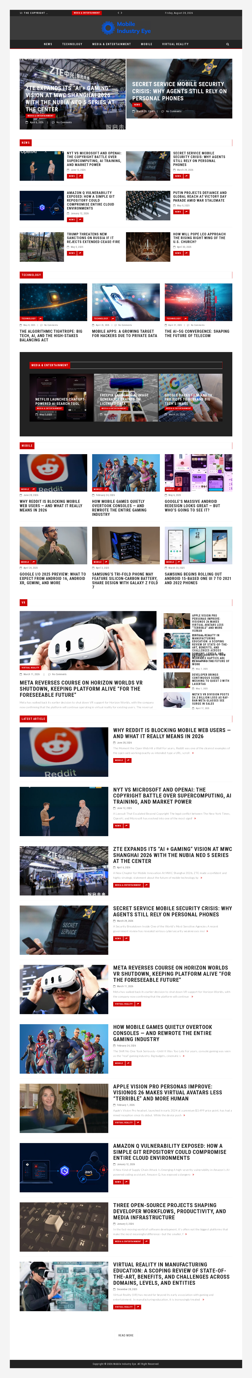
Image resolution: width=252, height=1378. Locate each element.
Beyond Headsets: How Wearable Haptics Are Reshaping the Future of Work (211, 660)
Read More (126, 1335)
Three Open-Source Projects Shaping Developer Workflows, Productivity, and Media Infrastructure (169, 1211)
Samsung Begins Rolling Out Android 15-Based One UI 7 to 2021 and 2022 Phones (198, 578)
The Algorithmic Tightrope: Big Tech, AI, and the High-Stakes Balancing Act (51, 335)
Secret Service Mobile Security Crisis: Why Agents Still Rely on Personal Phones (73, 91)
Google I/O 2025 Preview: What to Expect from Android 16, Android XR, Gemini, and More (53, 578)
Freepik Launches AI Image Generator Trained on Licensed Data (59, 399)
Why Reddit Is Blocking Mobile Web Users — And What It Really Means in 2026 (51, 505)
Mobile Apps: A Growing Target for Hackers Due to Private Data (124, 333)
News (48, 44)
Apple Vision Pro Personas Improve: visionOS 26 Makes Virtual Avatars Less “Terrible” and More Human (208, 623)
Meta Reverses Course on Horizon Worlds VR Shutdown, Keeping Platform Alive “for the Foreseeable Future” (176, 99)
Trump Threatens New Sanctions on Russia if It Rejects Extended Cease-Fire (93, 238)
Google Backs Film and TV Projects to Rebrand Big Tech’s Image (124, 399)
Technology (72, 44)
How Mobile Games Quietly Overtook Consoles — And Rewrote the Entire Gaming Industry (119, 508)
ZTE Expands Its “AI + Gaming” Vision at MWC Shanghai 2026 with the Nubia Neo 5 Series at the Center (187, 395)
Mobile (146, 44)
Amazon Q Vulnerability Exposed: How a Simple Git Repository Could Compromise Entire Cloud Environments (91, 200)
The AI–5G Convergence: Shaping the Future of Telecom (197, 333)
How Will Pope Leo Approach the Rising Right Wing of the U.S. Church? (199, 238)
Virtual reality (175, 44)
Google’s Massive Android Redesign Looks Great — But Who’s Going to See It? (192, 505)
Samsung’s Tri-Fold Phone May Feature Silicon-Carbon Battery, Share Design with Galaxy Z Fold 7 (125, 580)
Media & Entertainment (35, 13)
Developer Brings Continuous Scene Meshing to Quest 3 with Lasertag (210, 679)
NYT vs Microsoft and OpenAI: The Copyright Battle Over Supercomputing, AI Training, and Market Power (94, 159)
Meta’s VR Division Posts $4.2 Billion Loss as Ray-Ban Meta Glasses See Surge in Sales (210, 699)
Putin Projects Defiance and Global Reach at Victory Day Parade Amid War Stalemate (200, 196)
